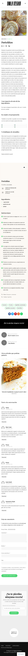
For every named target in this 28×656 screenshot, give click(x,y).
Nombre (3, 546)
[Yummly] (18, 314)
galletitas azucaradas (10, 308)
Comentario (4, 532)
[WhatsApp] (21, 314)
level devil (9, 482)
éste (16, 88)
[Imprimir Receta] (24, 167)
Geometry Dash (10, 501)
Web (2, 560)
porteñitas (20, 308)
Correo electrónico (5, 553)
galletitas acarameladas (20, 305)
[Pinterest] (15, 314)
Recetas (10, 39)
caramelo (5, 305)
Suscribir (14, 612)
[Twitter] (12, 314)
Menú (25, 3)
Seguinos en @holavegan (14, 632)
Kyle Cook (8, 427)
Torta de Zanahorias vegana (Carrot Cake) (14, 392)
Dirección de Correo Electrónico (9, 605)
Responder (4, 421)
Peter (7, 445)
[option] (14, 376)
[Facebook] (9, 314)
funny (7, 407)
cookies (11, 305)
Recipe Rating (4, 529)
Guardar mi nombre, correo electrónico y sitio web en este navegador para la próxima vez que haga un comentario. (13, 569)
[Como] (6, 314)
